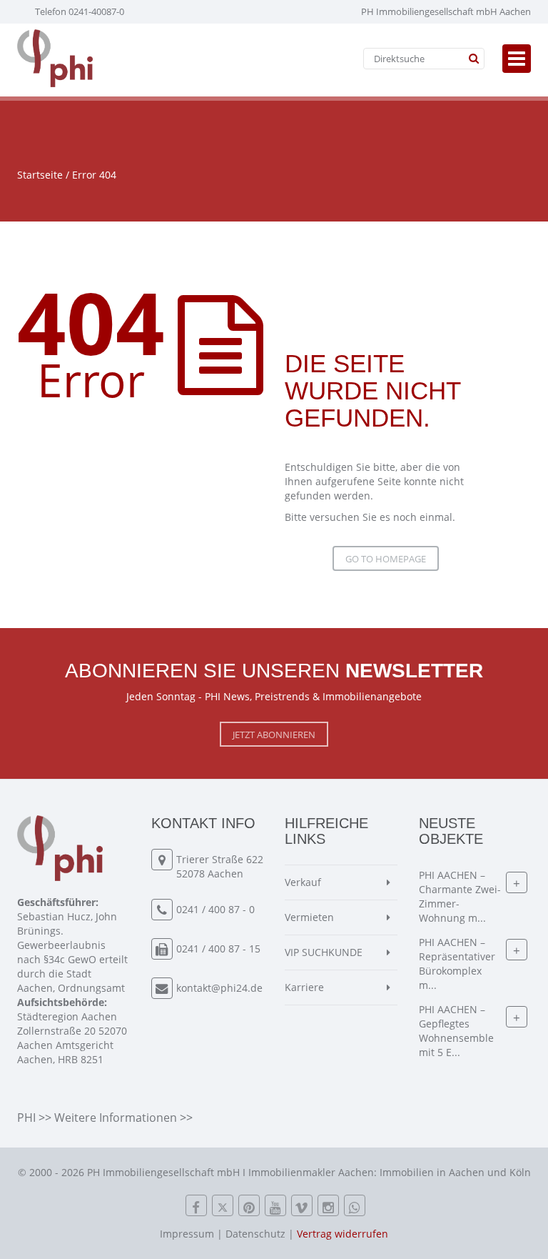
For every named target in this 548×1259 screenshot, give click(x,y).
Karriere (304, 987)
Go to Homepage (385, 558)
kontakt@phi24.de (219, 988)
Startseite (40, 174)
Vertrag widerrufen (342, 1233)
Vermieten (309, 917)
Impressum (187, 1233)
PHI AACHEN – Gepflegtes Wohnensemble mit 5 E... (456, 1030)
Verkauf (303, 882)
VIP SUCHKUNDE (323, 952)
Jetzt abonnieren (274, 734)
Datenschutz (255, 1233)
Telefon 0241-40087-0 (79, 11)
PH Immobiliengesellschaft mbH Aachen (446, 11)
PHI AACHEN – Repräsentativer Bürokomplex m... (457, 963)
